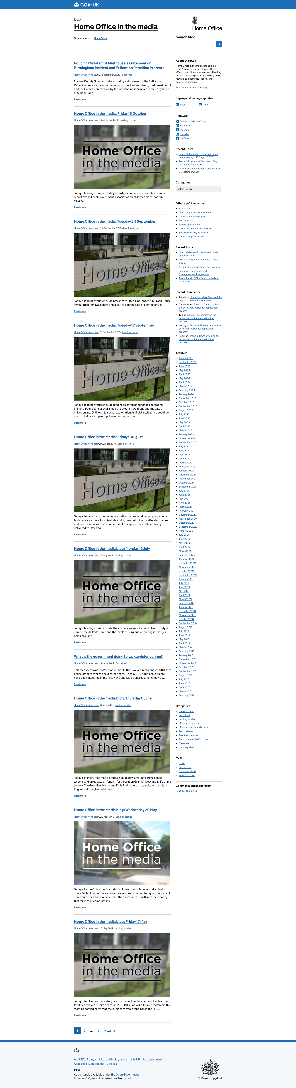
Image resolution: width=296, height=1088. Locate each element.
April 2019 (184, 595)
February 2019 (186, 603)
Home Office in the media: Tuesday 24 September (115, 221)
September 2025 (188, 362)
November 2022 (188, 438)
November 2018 (187, 615)
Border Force (186, 220)
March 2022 (185, 462)
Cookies (112, 1063)
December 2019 (187, 562)
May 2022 (184, 454)
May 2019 (184, 591)
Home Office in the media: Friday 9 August (108, 437)
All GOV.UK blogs (85, 1059)
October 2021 (186, 482)
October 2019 (186, 571)
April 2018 (184, 643)
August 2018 (186, 627)
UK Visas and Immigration (192, 216)
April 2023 (185, 426)
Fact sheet (121, 663)
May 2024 (184, 378)
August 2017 (185, 675)
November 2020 (188, 518)
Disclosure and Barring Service (195, 228)
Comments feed (187, 771)
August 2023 (186, 410)
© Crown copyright (210, 1078)
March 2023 (185, 430)
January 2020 (186, 558)
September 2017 (187, 671)
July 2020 (184, 534)
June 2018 (184, 635)
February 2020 (187, 554)
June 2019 (184, 587)
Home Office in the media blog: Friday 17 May (110, 921)
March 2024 (185, 386)
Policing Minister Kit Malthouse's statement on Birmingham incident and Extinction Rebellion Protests (119, 65)
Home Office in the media (116, 26)
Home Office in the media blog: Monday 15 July (112, 548)
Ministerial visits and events (193, 727)
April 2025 (184, 374)
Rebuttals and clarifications (193, 739)
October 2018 (186, 619)
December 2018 (187, 611)
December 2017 (187, 659)
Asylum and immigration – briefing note (199, 168)
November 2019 (187, 567)
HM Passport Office (189, 224)
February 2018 (186, 651)
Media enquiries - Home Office (195, 212)
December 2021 (187, 474)
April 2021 (184, 502)
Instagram (185, 125)
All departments (153, 1059)
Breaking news (186, 711)
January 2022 (186, 470)
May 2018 (184, 639)
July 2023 (184, 414)
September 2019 (188, 575)
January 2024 (186, 394)
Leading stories (128, 120)
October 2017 (186, 667)
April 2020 (185, 546)
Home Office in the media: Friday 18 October (110, 113)
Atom (206, 104)
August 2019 (186, 579)
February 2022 (187, 466)
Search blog (185, 37)
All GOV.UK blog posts (113, 1059)
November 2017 (187, 663)
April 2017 (184, 687)
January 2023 (186, 434)
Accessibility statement (89, 1063)
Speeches (127, 74)
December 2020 (187, 514)
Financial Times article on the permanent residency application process (199, 307)
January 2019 (186, 607)
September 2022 (188, 442)
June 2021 (184, 494)
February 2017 (186, 695)
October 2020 (186, 522)
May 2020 (184, 542)
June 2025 (184, 366)
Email (182, 104)
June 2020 (185, 538)
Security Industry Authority (193, 232)
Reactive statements (190, 735)
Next (107, 1030)
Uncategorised (187, 747)
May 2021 (184, 498)
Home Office (100, 38)
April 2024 (185, 382)
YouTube (184, 138)
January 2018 (186, 655)
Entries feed (185, 767)
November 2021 (187, 478)
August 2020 (186, 530)
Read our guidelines (186, 790)
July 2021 (184, 490)
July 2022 (184, 446)
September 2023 (188, 406)
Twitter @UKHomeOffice (193, 121)
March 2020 (185, 550)
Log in (182, 763)
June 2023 (185, 418)
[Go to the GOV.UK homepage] (86, 5)
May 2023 (184, 422)
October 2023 (186, 402)
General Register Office (191, 236)
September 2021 (188, 486)
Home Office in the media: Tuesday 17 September (114, 325)
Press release (186, 731)
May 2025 (184, 370)
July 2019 (184, 583)
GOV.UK (135, 1059)
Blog (78, 19)
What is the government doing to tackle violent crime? (118, 656)
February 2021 (186, 510)
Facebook (185, 129)
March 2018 (185, 647)
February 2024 (187, 390)
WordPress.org (187, 775)
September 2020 (188, 526)
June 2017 (184, 683)
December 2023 (187, 398)
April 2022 (185, 458)
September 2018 (188, 623)
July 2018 (184, 631)
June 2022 (185, 450)
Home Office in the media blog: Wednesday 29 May (115, 810)
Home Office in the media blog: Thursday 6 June (113, 698)
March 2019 (185, 599)
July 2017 (184, 679)
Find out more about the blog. (191, 87)
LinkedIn (184, 134)
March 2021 (185, 506)
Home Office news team (86, 74)
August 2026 (186, 358)
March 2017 (185, 691)
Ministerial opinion (189, 723)
